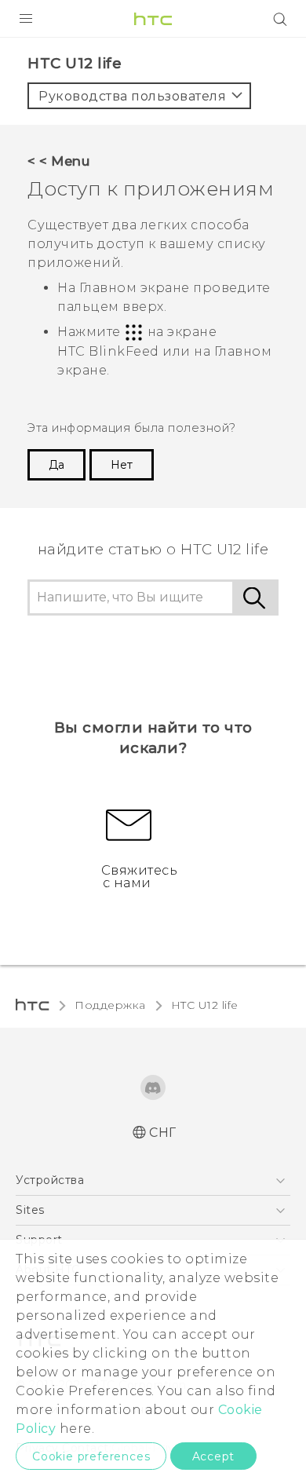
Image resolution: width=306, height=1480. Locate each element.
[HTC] (153, 18)
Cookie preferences (91, 1456)
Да (56, 465)
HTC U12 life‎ (205, 1005)
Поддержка (110, 1005)
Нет (122, 465)
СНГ (163, 1132)
